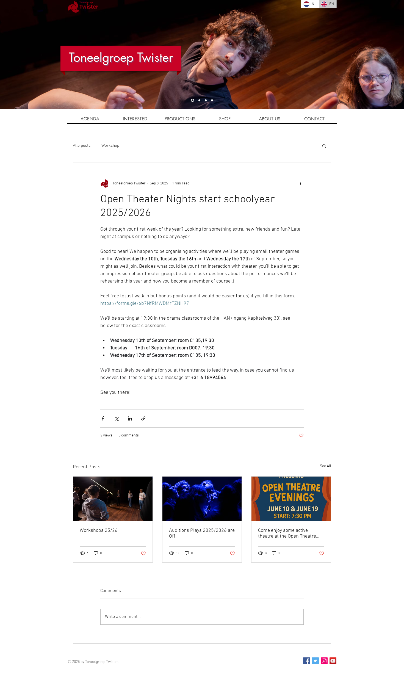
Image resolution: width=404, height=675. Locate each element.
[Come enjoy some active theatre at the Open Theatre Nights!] (291, 499)
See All (325, 466)
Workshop (110, 145)
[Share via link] (143, 418)
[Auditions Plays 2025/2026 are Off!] (202, 499)
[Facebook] (306, 660)
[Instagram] (324, 660)
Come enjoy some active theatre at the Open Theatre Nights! (287, 533)
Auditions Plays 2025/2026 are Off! (202, 533)
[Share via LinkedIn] (129, 418)
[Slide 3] (206, 100)
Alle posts (81, 145)
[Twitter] (315, 660)
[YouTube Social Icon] (333, 660)
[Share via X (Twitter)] (116, 418)
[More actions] (300, 183)
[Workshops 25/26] (113, 499)
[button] (324, 145)
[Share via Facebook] (103, 418)
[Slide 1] (192, 100)
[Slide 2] (212, 100)
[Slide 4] (199, 100)
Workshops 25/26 (99, 530)
